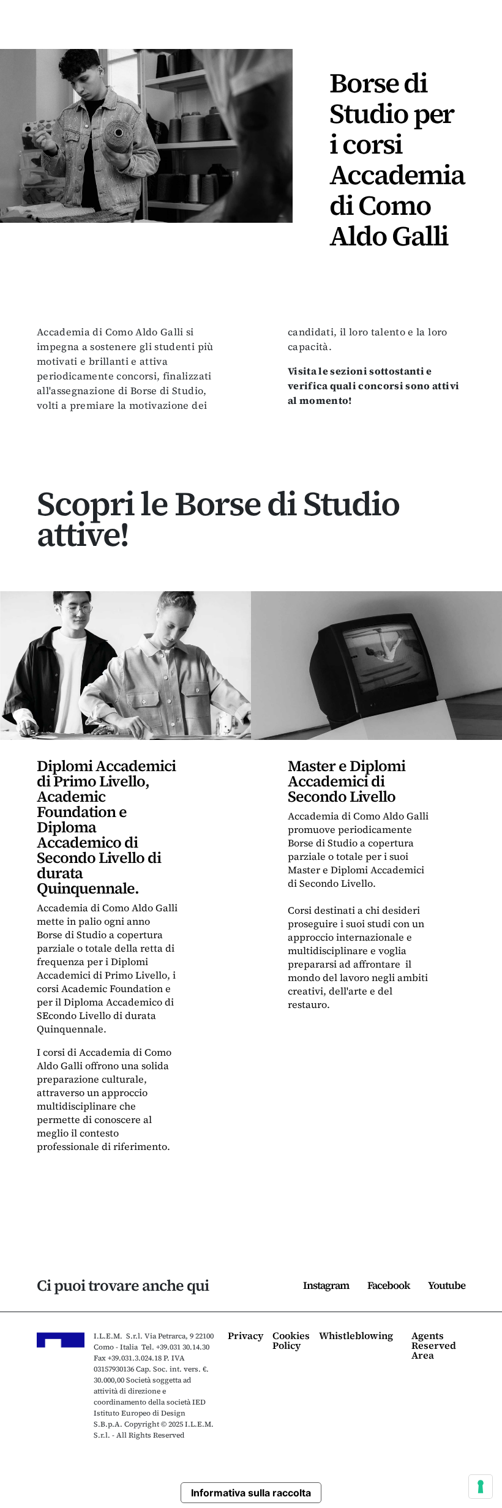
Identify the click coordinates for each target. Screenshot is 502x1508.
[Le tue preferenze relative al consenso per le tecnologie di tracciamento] (480, 1486)
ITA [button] (412, 30)
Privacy (245, 1336)
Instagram (326, 1285)
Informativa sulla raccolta (251, 1493)
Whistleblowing (356, 1336)
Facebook (388, 1285)
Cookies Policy (291, 1341)
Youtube (446, 1285)
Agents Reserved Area (433, 1346)
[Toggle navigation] (472, 30)
